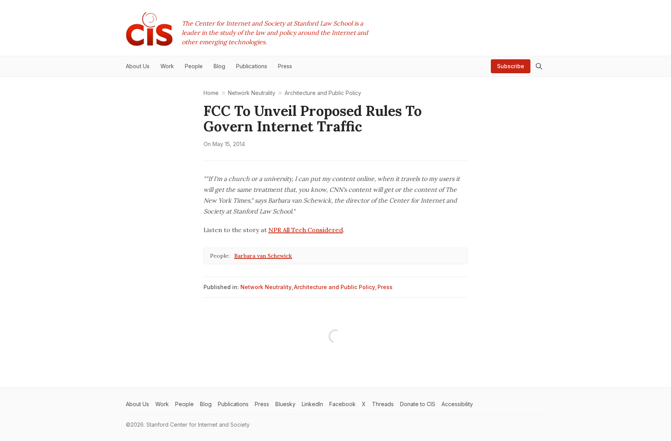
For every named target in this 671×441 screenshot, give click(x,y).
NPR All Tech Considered (305, 230)
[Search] (539, 66)
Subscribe (510, 66)
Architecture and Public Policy (334, 287)
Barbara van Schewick (263, 255)
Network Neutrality (266, 287)
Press (385, 287)
